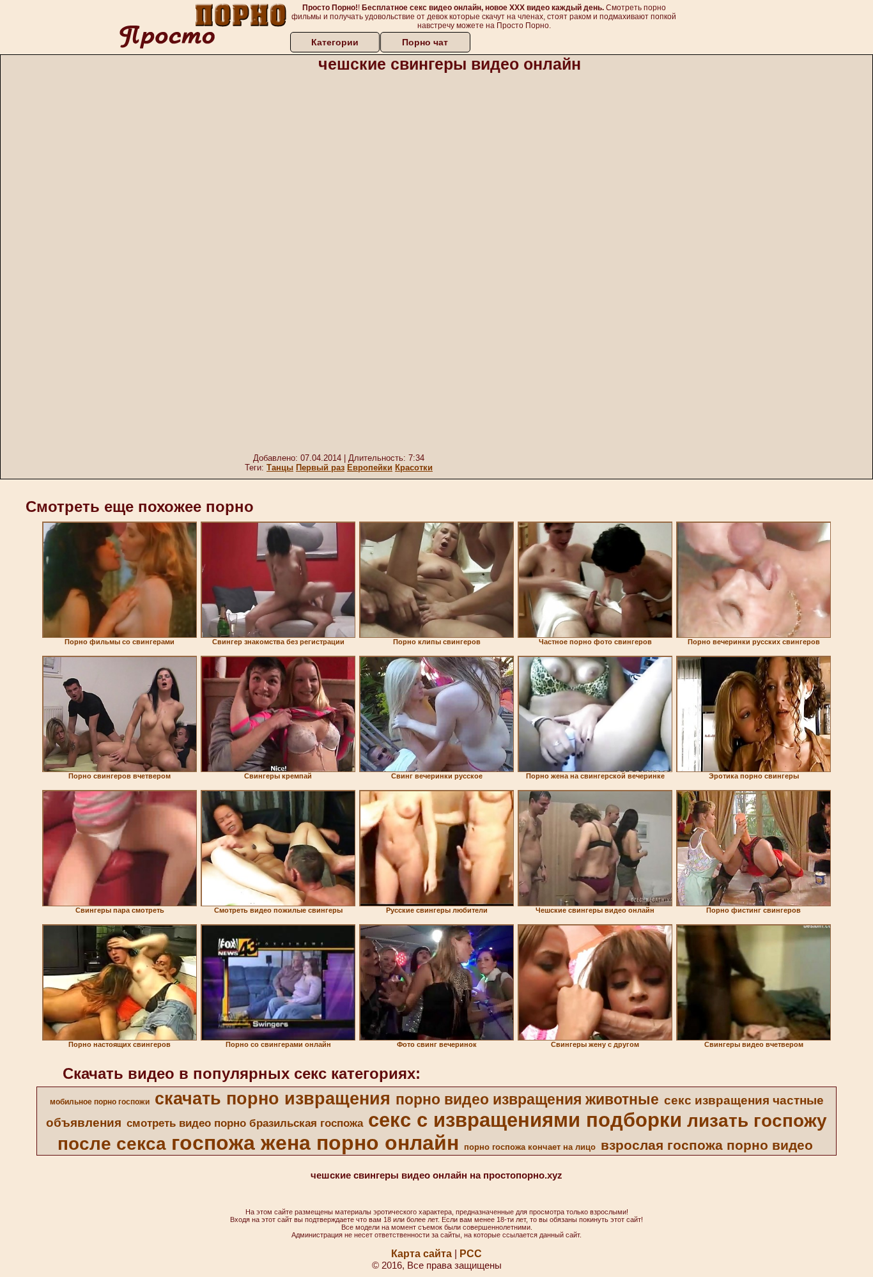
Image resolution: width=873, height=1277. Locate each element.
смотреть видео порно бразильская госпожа (245, 1123)
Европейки (369, 467)
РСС (471, 1253)
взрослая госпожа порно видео (707, 1145)
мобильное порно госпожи (100, 1101)
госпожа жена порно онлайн (315, 1142)
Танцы (280, 467)
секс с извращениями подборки (525, 1120)
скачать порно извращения (272, 1098)
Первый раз (320, 467)
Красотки (414, 467)
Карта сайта (421, 1253)
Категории (335, 42)
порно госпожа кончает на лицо (530, 1147)
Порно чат (425, 42)
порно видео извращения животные (527, 1099)
